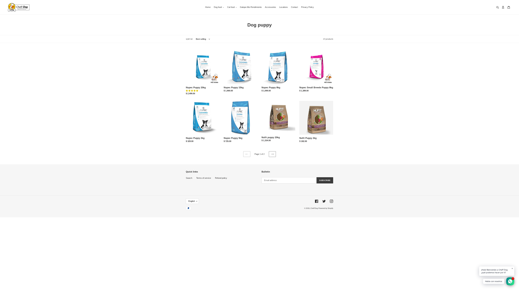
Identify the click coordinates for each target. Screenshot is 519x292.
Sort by (189, 39)
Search (189, 178)
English (191, 201)
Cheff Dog (314, 208)
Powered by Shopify (325, 208)
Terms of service (203, 178)
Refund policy (221, 178)
